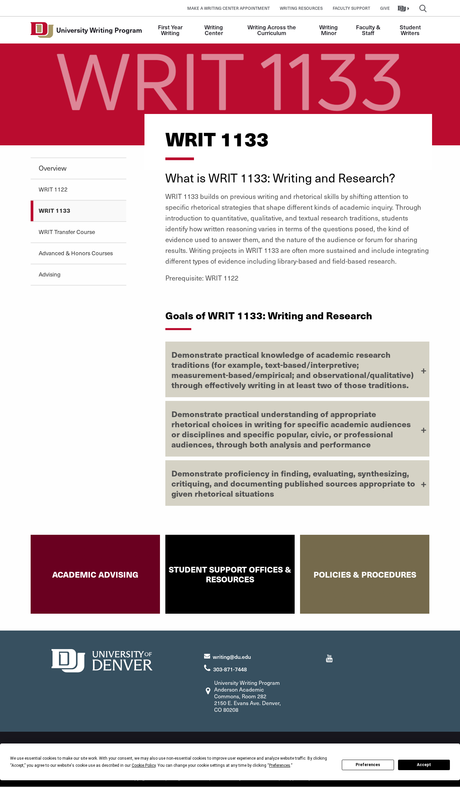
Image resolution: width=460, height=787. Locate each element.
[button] (404, 8)
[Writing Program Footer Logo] (102, 659)
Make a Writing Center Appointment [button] (228, 8)
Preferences (368, 764)
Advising (50, 274)
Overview (52, 168)
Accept (424, 764)
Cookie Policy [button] (144, 765)
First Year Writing (171, 30)
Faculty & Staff (369, 30)
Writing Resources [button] (301, 8)
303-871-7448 (230, 669)
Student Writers (411, 30)
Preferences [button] (279, 765)
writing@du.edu (232, 656)
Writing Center (214, 30)
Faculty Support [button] (351, 8)
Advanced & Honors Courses (76, 253)
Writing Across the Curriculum (272, 30)
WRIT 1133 (54, 210)
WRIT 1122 (53, 189)
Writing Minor (329, 30)
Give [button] (385, 8)
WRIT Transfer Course (67, 232)
